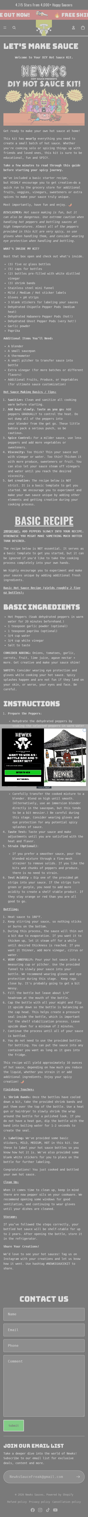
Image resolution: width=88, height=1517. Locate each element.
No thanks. (23, 779)
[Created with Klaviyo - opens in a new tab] (44, 787)
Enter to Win (23, 772)
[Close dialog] (84, 730)
